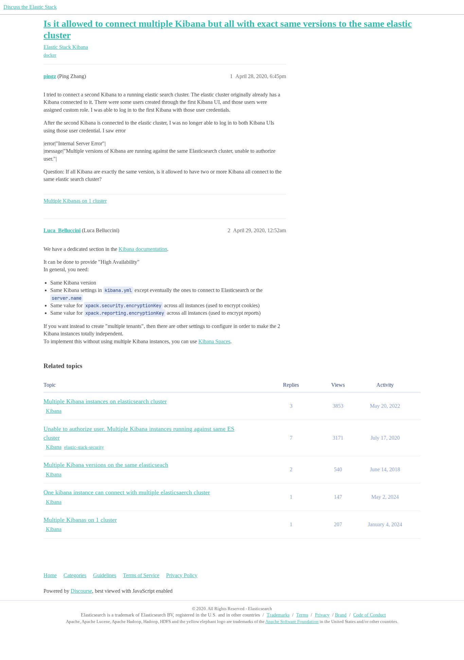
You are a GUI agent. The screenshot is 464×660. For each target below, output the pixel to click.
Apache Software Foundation (292, 621)
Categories (75, 575)
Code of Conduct (369, 615)
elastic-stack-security (84, 447)
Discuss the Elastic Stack (30, 7)
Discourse (81, 591)
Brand (340, 615)
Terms (302, 615)
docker (49, 55)
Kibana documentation (143, 249)
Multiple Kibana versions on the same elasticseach (105, 464)
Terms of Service (141, 575)
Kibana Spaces (214, 341)
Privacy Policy (181, 575)
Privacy (322, 615)
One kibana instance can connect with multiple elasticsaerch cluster (126, 492)
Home (50, 575)
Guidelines (104, 575)
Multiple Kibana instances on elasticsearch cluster (105, 401)
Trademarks (278, 615)
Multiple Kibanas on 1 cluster (75, 201)
